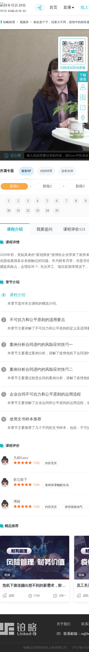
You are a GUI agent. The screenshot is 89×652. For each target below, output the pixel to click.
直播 (67, 7)
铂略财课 (9, 22)
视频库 (24, 22)
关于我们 (63, 624)
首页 (53, 7)
